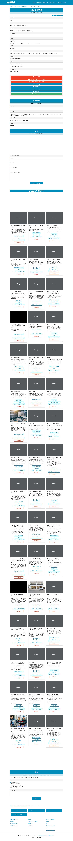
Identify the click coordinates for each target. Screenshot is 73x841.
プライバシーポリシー (50, 830)
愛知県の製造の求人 (37, 89)
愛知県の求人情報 (17, 6)
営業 (19, 238)
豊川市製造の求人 (24, 6)
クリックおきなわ (54, 810)
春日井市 (38, 368)
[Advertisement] (36, 144)
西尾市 (38, 268)
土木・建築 (19, 402)
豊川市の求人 (37, 86)
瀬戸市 (56, 568)
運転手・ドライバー (36, 536)
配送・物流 (19, 368)
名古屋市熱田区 (20, 267)
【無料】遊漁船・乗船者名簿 (36, 810)
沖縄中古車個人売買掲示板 (19, 810)
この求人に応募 (37, 76)
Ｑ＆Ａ (50, 2)
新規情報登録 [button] (39, 2)
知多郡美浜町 (38, 301)
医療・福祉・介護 (54, 302)
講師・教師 (54, 269)
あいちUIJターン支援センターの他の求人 (37, 81)
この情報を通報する (37, 94)
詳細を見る (19, 242)
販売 (36, 640)
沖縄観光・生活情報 (19, 814)
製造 (53, 15)
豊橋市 (38, 671)
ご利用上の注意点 (13, 825)
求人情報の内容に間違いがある (16, 785)
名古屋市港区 (20, 366)
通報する (36, 798)
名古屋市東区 (38, 232)
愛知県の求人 (37, 91)
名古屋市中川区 (56, 637)
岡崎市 (56, 234)
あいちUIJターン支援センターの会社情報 (37, 79)
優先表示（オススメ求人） (51, 825)
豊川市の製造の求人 (37, 84)
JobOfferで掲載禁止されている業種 (17, 786)
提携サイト (48, 821)
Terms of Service (49, 835)
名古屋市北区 (38, 534)
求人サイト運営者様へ (50, 819)
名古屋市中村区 (56, 366)
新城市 (38, 500)
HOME (34, 2)
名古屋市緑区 (38, 431)
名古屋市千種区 (38, 329)
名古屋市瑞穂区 (20, 334)
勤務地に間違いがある (15, 782)
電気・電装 (19, 707)
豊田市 (56, 500)
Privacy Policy (41, 835)
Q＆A (47, 823)
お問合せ (64, 2)
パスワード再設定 (13, 828)
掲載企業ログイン (13, 819)
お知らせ (60, 2)
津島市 (20, 300)
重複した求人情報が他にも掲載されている (18, 787)
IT (36, 234)
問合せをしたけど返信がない (16, 783)
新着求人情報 (45, 2)
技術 (19, 269)
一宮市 (56, 468)
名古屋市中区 (55, 432)
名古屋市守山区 (20, 236)
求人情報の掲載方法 (14, 823)
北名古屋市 (56, 739)
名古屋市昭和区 (38, 399)
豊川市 (61, 15)
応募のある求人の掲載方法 (33, 821)
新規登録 (12, 821)
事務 (19, 503)
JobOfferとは (54, 2)
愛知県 (15, 236)
